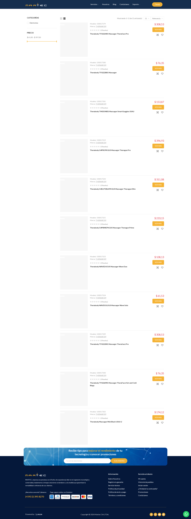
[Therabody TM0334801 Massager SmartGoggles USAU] (74, 117)
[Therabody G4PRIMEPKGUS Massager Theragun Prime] (74, 233)
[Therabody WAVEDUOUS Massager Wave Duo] (74, 272)
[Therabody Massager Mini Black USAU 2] (74, 427)
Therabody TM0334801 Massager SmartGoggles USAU (112, 111)
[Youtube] (159, 514)
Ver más (158, 30)
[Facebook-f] (151, 514)
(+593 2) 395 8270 (34, 496)
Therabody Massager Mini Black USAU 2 (106, 422)
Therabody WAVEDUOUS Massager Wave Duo (108, 267)
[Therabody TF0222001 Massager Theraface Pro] (74, 350)
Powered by (29, 514)
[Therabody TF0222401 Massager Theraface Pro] (74, 40)
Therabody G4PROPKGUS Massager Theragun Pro (110, 150)
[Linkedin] (163, 514)
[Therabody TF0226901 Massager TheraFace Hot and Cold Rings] (74, 389)
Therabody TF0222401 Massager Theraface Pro (109, 34)
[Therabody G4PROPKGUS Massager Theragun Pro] (74, 156)
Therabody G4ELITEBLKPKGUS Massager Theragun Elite (113, 189)
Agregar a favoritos (162, 35)
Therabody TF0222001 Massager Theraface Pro (109, 344)
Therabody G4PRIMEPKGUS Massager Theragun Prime (112, 228)
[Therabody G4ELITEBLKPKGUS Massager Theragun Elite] (74, 195)
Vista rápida (157, 35)
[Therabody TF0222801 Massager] (74, 78)
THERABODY (101, 26)
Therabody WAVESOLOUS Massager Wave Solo (109, 305)
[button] (157, 4)
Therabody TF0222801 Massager (103, 73)
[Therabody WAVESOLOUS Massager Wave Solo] (74, 311)
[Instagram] (155, 514)
